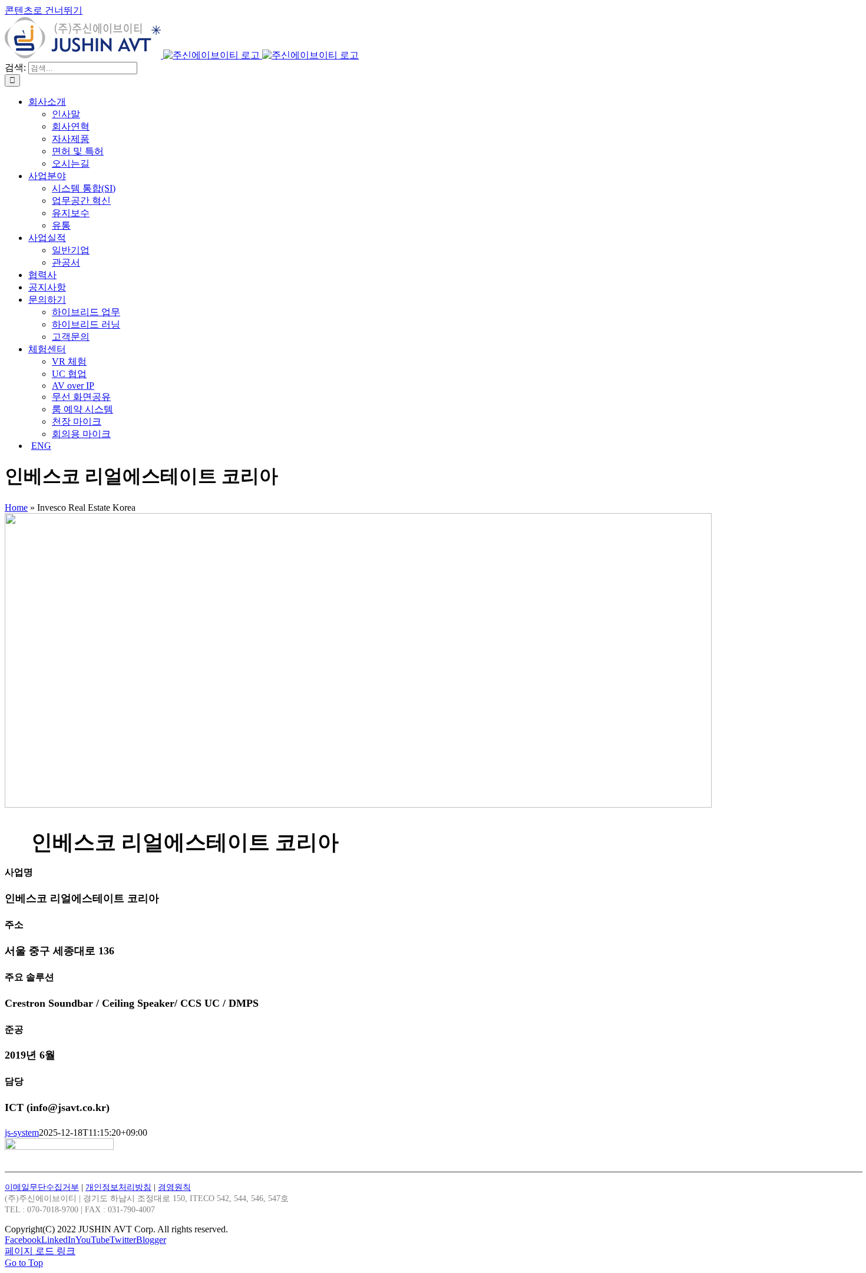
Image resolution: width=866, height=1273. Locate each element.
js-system (22, 1132)
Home (16, 507)
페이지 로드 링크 (40, 1251)
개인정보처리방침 (118, 1187)
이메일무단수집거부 (42, 1187)
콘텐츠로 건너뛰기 (43, 10)
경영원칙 (174, 1187)
